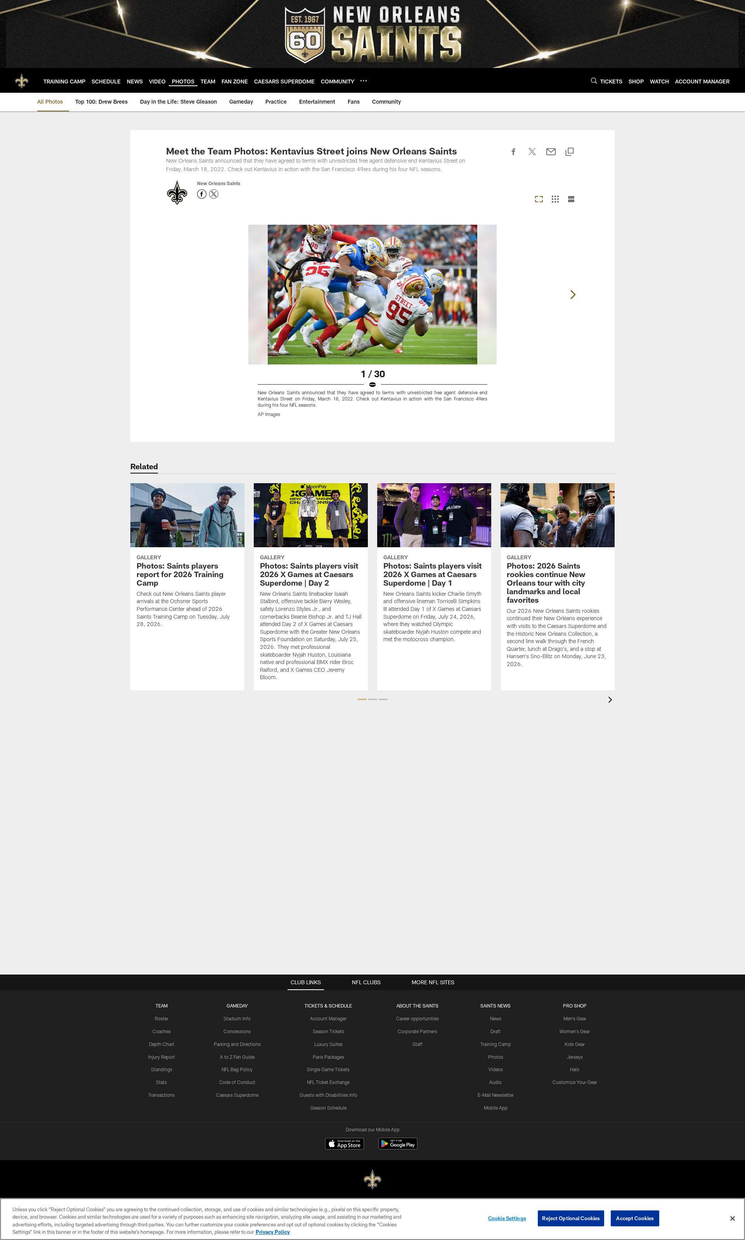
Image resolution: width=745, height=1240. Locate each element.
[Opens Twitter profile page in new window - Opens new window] (213, 194)
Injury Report (161, 1057)
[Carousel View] (539, 199)
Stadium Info (237, 1018)
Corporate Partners (417, 1031)
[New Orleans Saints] (372, 1179)
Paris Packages (328, 1057)
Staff (417, 1044)
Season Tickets (328, 1031)
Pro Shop (575, 1005)
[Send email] (551, 156)
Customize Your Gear (575, 1082)
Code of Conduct (237, 1082)
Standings (161, 1069)
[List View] (571, 199)
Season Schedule (328, 1107)
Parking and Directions (237, 1044)
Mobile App (496, 1107)
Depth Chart (161, 1044)
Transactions (161, 1095)
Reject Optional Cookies (571, 1218)
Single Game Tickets (328, 1069)
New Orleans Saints (218, 183)
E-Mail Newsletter (496, 1095)
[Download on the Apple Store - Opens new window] (344, 1144)
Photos (495, 1057)
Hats (574, 1069)
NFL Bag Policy (237, 1069)
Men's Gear (574, 1018)
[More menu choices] (363, 81)
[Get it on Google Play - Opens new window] (398, 1147)
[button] (362, 699)
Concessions (237, 1031)
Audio (495, 1082)
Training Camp (495, 1044)
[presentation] (611, 701)
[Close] (732, 1218)
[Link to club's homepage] (21, 80)
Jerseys (575, 1057)
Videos (496, 1069)
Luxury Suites (328, 1044)
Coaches (161, 1031)
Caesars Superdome (237, 1095)
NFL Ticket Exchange (328, 1082)
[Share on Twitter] (532, 156)
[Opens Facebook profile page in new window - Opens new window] (201, 194)
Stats (161, 1082)
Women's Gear (575, 1031)
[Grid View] (555, 199)
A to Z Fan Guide (237, 1057)
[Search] (594, 80)
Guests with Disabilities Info (328, 1095)
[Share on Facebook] (514, 156)
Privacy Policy (273, 1232)
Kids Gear (575, 1044)
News (495, 1018)
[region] (372, 1219)
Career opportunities (417, 1018)
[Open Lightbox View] (372, 326)
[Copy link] (569, 152)
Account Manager (328, 1018)
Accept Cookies (635, 1218)
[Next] (572, 294)
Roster (161, 1018)
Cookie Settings (507, 1218)
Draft (495, 1031)
